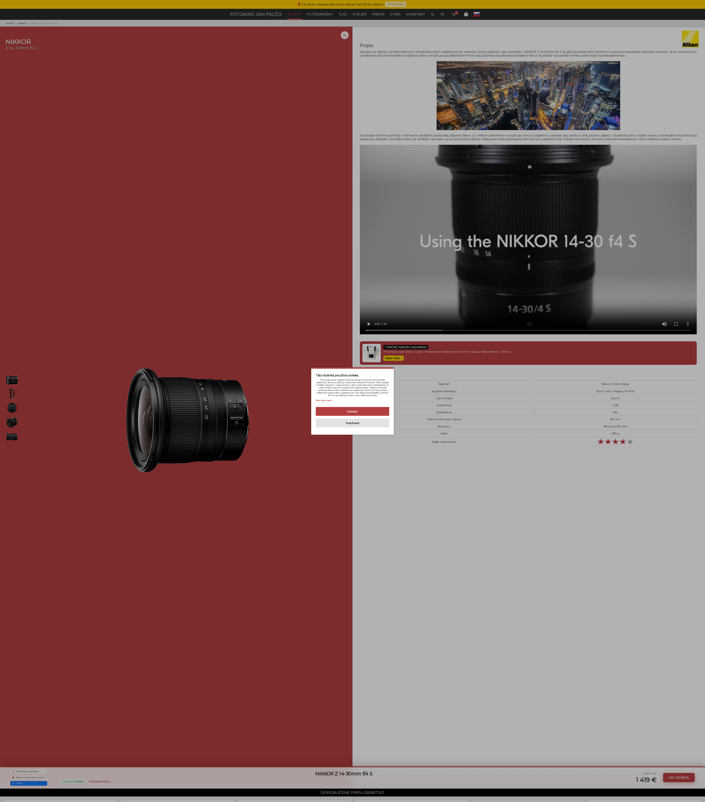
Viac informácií (324, 400)
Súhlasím (352, 411)
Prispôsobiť (352, 423)
